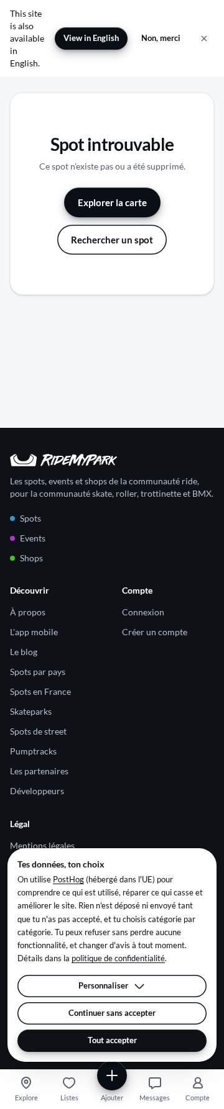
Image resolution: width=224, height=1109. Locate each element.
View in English (91, 38)
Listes (69, 1097)
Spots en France (40, 691)
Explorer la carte (112, 202)
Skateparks (31, 711)
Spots (30, 518)
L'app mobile (34, 632)
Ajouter (112, 1097)
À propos (27, 612)
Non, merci (160, 38)
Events (32, 538)
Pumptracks (33, 751)
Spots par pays (37, 671)
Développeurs (37, 790)
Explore (26, 1097)
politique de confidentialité (118, 958)
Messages (154, 1097)
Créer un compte (154, 632)
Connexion (143, 612)
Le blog (23, 651)
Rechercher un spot (112, 239)
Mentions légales (42, 845)
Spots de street (38, 731)
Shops (31, 558)
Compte (197, 1097)
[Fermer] (204, 38)
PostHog (68, 879)
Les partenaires (39, 771)
